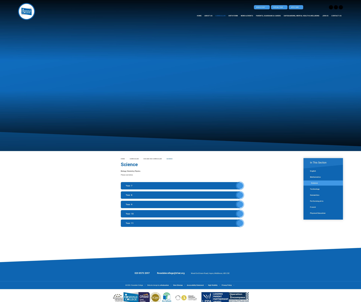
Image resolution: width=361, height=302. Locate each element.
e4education (164, 285)
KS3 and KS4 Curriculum (153, 159)
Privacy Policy (227, 285)
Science (169, 159)
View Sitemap (178, 285)
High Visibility (212, 285)
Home (123, 159)
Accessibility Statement (195, 285)
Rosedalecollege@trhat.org (171, 273)
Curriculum (134, 159)
